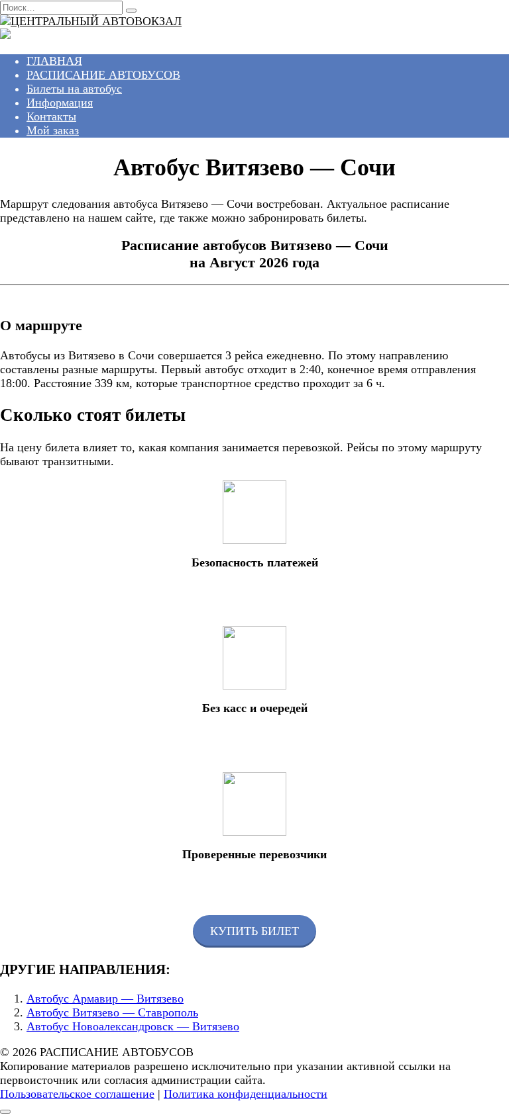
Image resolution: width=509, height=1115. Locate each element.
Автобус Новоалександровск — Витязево (133, 1026)
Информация (60, 102)
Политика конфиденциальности (245, 1093)
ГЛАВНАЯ (54, 60)
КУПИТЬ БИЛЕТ (254, 931)
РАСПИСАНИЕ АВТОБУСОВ (103, 74)
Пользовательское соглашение (77, 1093)
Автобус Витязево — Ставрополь (112, 1012)
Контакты (51, 116)
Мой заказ (53, 130)
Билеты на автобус (74, 88)
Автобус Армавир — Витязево (105, 998)
